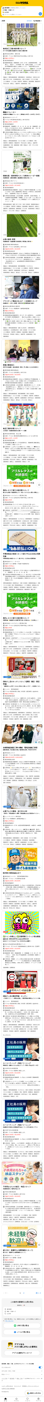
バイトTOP (4, 1378)
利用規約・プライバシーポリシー (30, 1386)
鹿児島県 (12, 1378)
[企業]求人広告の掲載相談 (8, 1388)
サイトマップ (17, 1386)
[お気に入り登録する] (39, 43)
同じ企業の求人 (7, 1035)
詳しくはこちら (9, 1320)
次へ (37, 1293)
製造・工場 (19, 1378)
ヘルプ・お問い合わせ (7, 1386)
